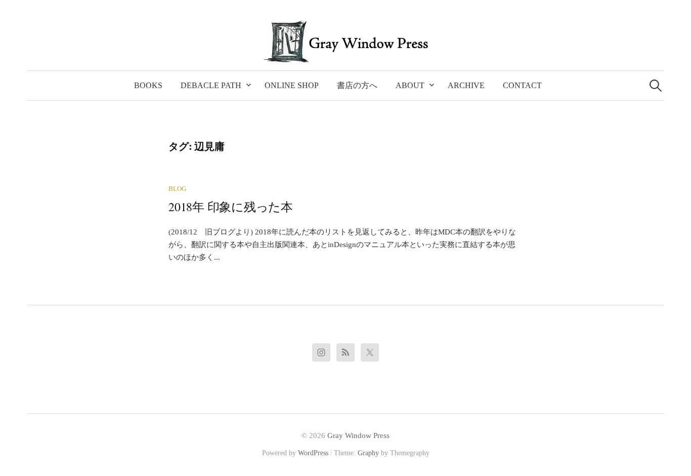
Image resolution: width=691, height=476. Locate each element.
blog (177, 188)
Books (148, 85)
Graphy (368, 453)
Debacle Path (211, 85)
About (410, 85)
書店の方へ (357, 85)
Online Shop (292, 85)
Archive (466, 85)
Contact (522, 85)
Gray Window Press (358, 435)
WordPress (313, 453)
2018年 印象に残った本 (230, 207)
